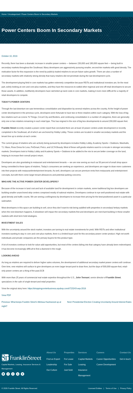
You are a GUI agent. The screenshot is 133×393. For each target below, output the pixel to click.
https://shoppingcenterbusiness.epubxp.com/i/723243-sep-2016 (57, 288)
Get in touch (125, 359)
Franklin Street (14, 388)
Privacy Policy (125, 388)
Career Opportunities (106, 359)
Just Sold (68, 370)
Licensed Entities (95, 388)
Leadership (51, 364)
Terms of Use (111, 388)
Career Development (106, 364)
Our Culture (51, 370)
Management (84, 375)
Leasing (82, 364)
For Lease (68, 359)
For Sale (68, 364)
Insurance (82, 370)
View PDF (6, 295)
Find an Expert (53, 359)
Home (4, 14)
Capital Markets (85, 359)
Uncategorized (14, 14)
